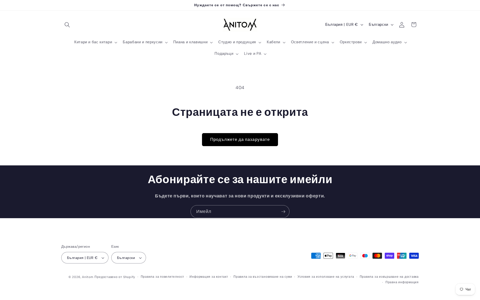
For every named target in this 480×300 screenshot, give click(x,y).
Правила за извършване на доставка (389, 277)
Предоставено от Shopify (114, 277)
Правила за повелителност (162, 277)
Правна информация (402, 282)
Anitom (88, 277)
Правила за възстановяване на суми (263, 277)
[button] (67, 25)
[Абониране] (283, 211)
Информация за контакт (209, 277)
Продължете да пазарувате (240, 139)
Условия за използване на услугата (326, 277)
